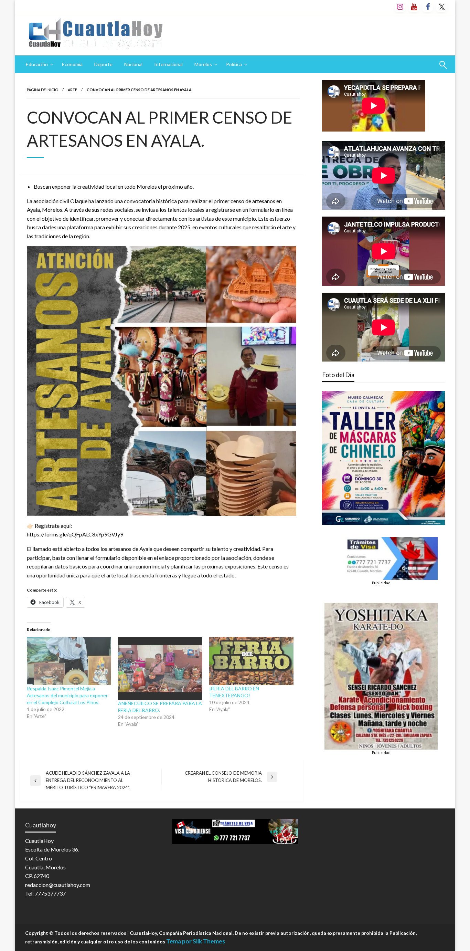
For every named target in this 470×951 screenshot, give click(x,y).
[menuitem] (38, 64)
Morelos (203, 64)
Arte (72, 89)
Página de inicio (42, 89)
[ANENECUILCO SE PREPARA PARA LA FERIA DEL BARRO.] (160, 668)
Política (234, 64)
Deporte (103, 64)
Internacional (168, 64)
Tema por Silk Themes (195, 941)
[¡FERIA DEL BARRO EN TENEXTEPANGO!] (251, 661)
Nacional (133, 64)
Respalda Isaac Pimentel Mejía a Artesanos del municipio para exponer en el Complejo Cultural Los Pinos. (67, 695)
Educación (37, 64)
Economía (72, 64)
